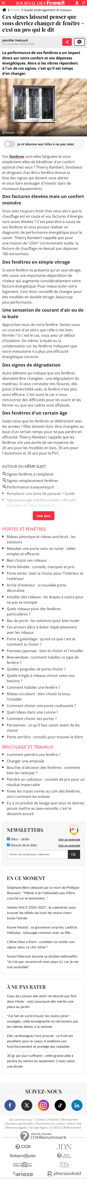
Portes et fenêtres (24, 529)
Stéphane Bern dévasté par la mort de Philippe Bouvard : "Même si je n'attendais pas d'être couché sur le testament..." (43, 893)
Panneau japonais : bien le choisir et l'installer (45, 650)
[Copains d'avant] (23, 1165)
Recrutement (70, 1119)
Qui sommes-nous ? (21, 1119)
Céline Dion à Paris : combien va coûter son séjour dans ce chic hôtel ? (41, 944)
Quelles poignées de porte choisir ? (36, 669)
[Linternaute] (23, 1156)
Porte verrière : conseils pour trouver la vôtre (45, 737)
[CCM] (23, 1147)
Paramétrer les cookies (51, 1123)
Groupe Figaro (39, 1127)
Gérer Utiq (74, 1123)
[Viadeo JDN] (64, 1165)
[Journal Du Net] (64, 1147)
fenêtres (16, 156)
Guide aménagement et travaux (47, 10)
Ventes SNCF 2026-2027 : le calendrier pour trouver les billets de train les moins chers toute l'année (41, 913)
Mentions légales (16, 1127)
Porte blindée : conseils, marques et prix (40, 566)
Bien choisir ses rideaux (26, 560)
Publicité (54, 1119)
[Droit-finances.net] (64, 1156)
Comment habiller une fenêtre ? (33, 687)
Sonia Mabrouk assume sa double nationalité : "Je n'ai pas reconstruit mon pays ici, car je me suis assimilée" (43, 962)
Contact (41, 1119)
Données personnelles (20, 1123)
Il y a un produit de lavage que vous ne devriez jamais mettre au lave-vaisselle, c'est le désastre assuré (45, 808)
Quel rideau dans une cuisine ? (32, 712)
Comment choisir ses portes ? (32, 718)
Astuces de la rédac (23, 845)
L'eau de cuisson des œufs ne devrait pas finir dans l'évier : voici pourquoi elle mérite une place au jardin (42, 1001)
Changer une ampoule (25, 761)
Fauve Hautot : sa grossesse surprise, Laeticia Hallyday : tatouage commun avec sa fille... (42, 930)
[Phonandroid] (64, 1174)
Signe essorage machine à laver (33, 500)
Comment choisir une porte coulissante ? (41, 705)
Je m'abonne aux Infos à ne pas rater (45, 144)
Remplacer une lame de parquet (34, 493)
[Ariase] (23, 1173)
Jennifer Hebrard (15, 40)
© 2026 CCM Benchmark (65, 1127)
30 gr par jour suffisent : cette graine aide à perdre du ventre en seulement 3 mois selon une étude (41, 1061)
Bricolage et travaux (27, 747)
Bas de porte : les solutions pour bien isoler (43, 620)
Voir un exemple (69, 839)
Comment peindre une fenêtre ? (33, 754)
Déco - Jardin (19, 839)
